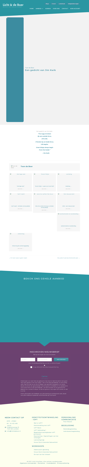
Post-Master (75, 286)
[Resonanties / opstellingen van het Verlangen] (55, 301)
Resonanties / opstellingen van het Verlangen (55, 307)
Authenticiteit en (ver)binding (68, 226)
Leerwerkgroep (76, 295)
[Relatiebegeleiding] (55, 322)
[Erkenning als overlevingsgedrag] (20, 238)
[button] (61, 359)
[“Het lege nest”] (20, 178)
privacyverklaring (39, 363)
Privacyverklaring (63, 463)
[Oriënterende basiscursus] (13, 283)
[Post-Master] (76, 283)
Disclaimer (41, 463)
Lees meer (20, 188)
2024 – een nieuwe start (68, 206)
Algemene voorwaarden (28, 463)
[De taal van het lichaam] (76, 311)
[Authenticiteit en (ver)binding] (68, 218)
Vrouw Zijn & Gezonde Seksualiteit (13, 327)
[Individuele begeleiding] (34, 322)
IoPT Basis (13, 304)
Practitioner (34, 286)
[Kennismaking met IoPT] (76, 300)
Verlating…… (68, 186)
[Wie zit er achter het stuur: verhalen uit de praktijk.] (44, 198)
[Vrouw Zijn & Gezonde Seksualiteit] (13, 322)
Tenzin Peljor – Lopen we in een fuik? (44, 186)
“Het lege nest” (20, 186)
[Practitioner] (34, 283)
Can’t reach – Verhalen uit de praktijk (20, 206)
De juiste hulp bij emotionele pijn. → (68, 258)
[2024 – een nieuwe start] (68, 198)
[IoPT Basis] (13, 300)
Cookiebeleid (51, 463)
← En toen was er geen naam (18, 258)
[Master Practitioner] (55, 283)
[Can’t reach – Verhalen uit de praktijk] (20, 198)
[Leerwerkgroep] (76, 292)
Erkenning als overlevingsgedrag (20, 245)
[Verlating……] (68, 178)
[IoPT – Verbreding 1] (34, 300)
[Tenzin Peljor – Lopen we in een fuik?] (44, 178)
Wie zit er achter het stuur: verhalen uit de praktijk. (44, 206)
